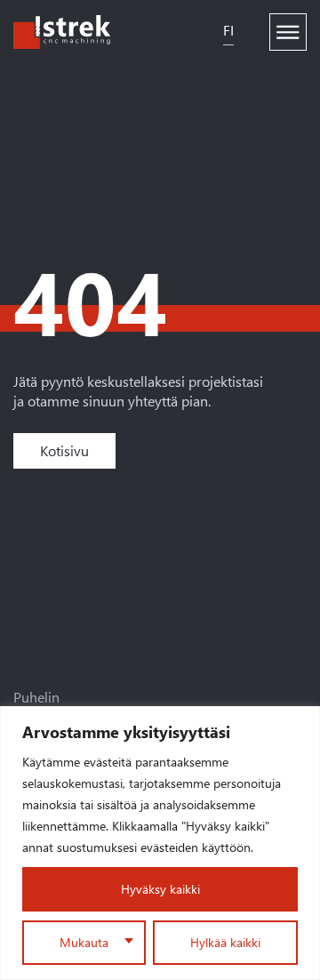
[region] (160, 843)
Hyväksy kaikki (160, 888)
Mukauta (84, 942)
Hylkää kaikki (225, 942)
